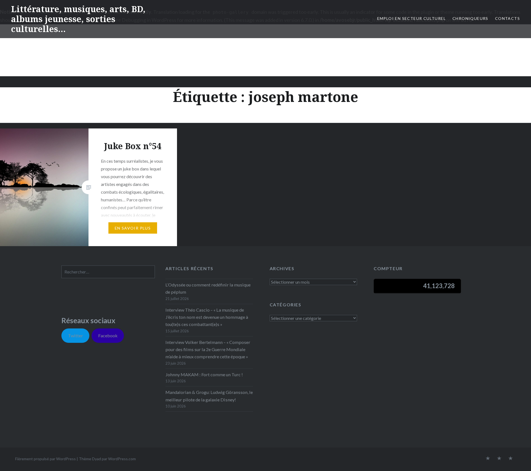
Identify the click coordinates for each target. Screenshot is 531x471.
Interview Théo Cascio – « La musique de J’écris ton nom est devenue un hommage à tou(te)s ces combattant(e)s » (206, 317)
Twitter (75, 335)
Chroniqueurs (470, 18)
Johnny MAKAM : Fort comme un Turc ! (204, 374)
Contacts (507, 18)
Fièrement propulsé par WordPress (45, 458)
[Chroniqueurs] (499, 458)
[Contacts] (488, 458)
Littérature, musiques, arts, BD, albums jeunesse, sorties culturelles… (78, 19)
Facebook (108, 335)
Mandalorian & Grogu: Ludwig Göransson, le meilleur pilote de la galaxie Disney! (209, 396)
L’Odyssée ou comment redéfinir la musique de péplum (208, 288)
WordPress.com (122, 458)
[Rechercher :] (108, 271)
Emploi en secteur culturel (411, 18)
